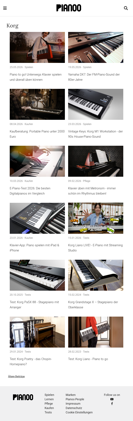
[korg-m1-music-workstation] (95, 104)
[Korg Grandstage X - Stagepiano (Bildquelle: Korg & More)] (95, 275)
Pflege (86, 181)
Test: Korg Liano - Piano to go (88, 359)
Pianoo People (75, 399)
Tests (86, 237)
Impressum (73, 403)
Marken (71, 395)
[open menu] (5, 8)
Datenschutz (74, 408)
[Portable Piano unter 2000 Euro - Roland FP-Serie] (37, 104)
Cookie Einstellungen (79, 412)
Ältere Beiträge (16, 376)
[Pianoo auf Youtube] (112, 399)
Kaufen (29, 124)
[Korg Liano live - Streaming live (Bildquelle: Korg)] (95, 218)
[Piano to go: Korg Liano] (95, 332)
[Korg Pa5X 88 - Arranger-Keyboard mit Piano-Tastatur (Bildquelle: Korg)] (37, 275)
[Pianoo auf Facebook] (112, 403)
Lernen (49, 399)
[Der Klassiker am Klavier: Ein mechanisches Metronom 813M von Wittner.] (95, 161)
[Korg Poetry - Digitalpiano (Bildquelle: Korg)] (37, 332)
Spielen (29, 67)
